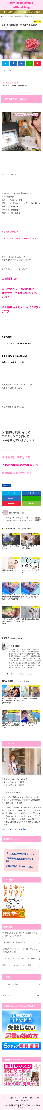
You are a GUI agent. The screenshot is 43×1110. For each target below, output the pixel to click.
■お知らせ (7, 485)
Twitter (11, 674)
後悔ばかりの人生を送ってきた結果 (17, 965)
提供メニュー (14, 1098)
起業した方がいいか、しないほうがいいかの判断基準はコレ (19, 950)
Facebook (20, 674)
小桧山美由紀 (14, 646)
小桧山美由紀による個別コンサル (19, 866)
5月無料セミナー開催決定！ (13, 942)
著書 (16, 1100)
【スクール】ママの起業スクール (20, 853)
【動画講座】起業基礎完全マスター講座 (20, 859)
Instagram (31, 674)
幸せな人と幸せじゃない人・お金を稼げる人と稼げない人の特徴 (19, 934)
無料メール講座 (35, 1098)
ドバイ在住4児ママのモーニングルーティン (20, 959)
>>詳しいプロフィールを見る (14, 829)
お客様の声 (24, 1100)
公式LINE (24, 1098)
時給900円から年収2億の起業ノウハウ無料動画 (22, 12)
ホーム (6, 1098)
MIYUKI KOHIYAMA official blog (21, 5)
